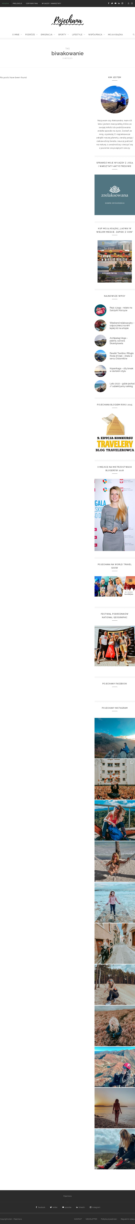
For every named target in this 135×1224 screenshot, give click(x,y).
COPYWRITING (32, 3)
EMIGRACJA (46, 35)
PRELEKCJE (17, 3)
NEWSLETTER (91, 1219)
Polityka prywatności (109, 1219)
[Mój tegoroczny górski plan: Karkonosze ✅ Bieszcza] (115, 1149)
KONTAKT (78, 1219)
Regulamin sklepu (128, 1219)
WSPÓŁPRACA (95, 35)
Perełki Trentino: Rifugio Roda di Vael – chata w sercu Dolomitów (122, 356)
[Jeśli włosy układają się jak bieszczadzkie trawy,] (115, 1025)
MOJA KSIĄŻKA (115, 35)
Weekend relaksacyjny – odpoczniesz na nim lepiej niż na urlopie (122, 325)
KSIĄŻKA (5, 3)
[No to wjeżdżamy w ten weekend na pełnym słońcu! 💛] (115, 943)
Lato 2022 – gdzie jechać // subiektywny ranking (122, 385)
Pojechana (67, 1196)
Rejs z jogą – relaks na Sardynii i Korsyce (121, 309)
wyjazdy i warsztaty (51, 3)
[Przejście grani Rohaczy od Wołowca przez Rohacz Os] (115, 1067)
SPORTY (62, 35)
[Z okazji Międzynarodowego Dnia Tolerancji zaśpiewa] (115, 1108)
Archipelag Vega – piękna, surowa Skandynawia (119, 341)
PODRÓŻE (30, 35)
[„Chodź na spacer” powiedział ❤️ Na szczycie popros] (115, 738)
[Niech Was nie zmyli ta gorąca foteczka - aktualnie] (115, 861)
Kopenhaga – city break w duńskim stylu (121, 369)
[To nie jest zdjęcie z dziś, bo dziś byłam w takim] (115, 984)
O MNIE (15, 35)
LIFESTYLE (77, 35)
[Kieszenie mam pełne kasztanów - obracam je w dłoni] (115, 779)
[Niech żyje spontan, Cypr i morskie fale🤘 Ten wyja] (115, 902)
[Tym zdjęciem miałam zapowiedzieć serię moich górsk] (115, 820)
